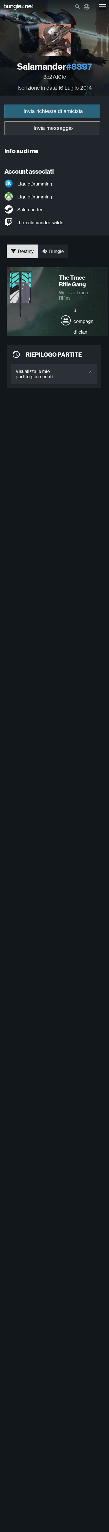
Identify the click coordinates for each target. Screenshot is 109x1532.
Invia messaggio (53, 128)
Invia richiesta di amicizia (53, 111)
